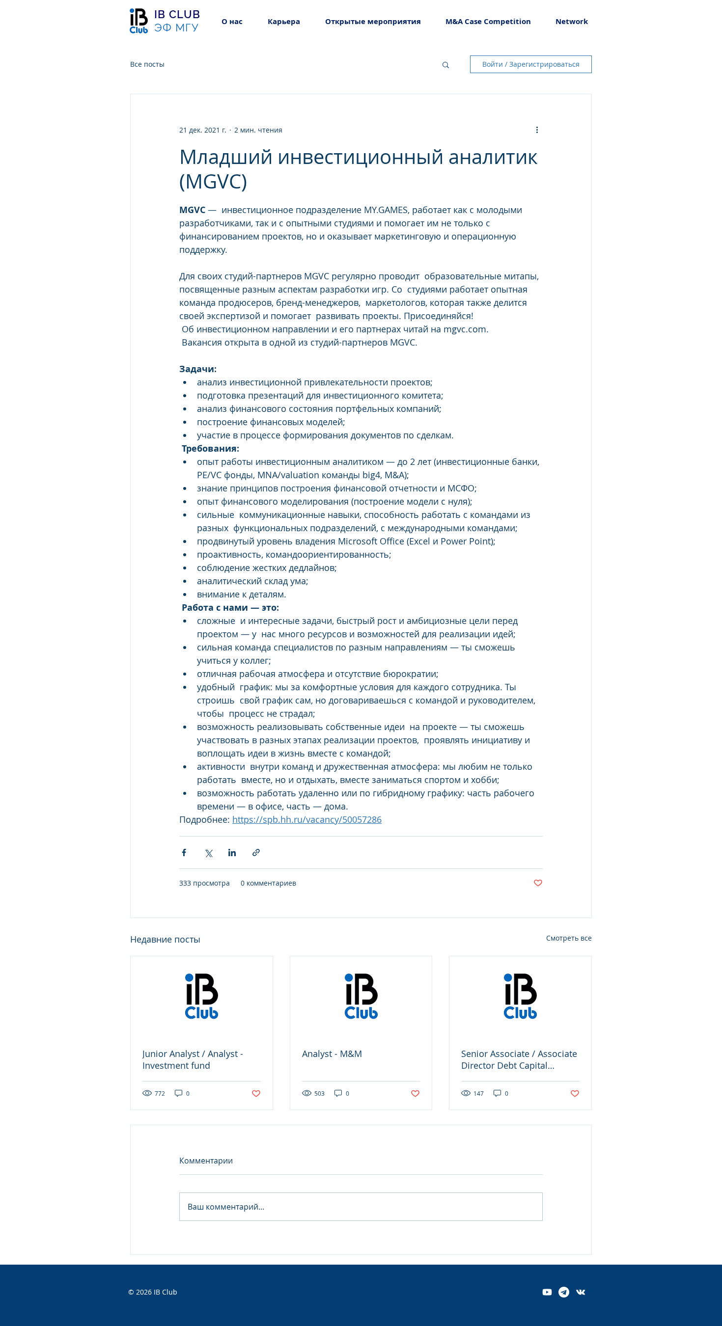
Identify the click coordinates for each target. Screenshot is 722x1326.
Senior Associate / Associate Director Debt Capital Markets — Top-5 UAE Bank (519, 1059)
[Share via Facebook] (184, 852)
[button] (283, 21)
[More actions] (537, 129)
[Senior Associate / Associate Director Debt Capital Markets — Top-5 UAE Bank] (520, 996)
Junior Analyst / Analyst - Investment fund (192, 1059)
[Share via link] (256, 852)
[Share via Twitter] (208, 852)
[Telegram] (563, 1292)
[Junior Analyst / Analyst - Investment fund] (202, 996)
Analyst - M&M (332, 1053)
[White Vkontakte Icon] (580, 1292)
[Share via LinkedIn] (232, 852)
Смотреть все (569, 938)
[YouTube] (547, 1292)
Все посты (147, 64)
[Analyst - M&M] (361, 996)
